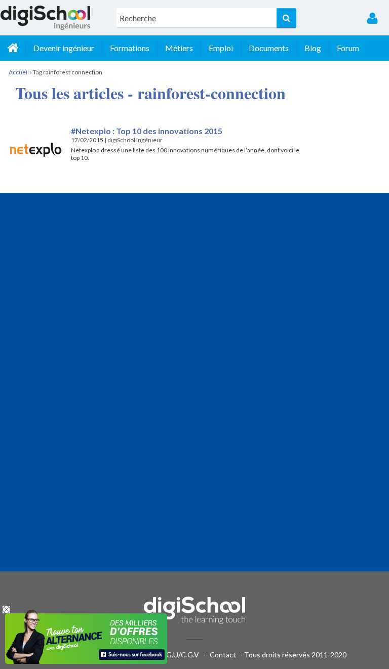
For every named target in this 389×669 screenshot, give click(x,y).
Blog (312, 48)
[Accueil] (12, 48)
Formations (129, 48)
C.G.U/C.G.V (179, 654)
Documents (269, 48)
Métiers (179, 48)
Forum (348, 48)
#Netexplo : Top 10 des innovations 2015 (146, 131)
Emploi (221, 48)
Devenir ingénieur (63, 48)
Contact (223, 654)
